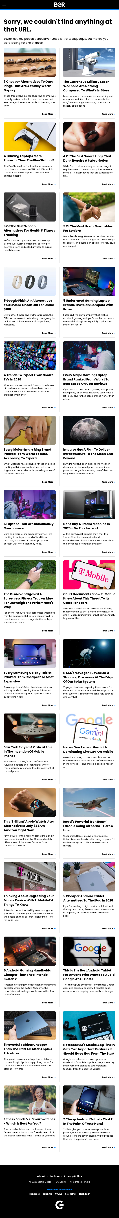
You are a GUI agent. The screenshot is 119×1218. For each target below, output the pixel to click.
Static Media (44, 1182)
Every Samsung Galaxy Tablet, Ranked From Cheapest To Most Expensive (29, 677)
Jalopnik (47, 1194)
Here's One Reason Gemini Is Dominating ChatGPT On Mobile (88, 749)
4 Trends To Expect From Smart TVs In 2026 (28, 377)
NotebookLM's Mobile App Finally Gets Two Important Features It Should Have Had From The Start (89, 1049)
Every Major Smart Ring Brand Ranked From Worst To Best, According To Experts (27, 454)
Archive (54, 1176)
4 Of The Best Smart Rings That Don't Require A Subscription (87, 158)
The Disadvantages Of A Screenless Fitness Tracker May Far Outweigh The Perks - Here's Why (28, 600)
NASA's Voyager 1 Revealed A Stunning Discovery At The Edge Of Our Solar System (88, 677)
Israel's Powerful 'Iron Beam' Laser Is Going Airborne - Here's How (88, 826)
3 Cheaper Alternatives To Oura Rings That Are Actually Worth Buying (28, 86)
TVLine (58, 1194)
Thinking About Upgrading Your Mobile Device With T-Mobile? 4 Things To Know (29, 900)
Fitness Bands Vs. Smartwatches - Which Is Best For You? (29, 1121)
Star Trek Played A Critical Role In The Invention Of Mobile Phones (28, 751)
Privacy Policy (73, 1176)
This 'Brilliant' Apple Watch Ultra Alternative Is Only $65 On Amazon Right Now (29, 825)
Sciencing (70, 1194)
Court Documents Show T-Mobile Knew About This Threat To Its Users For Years (89, 598)
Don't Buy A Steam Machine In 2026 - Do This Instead (86, 526)
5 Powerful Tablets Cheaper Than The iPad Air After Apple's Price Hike (28, 1049)
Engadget (34, 1194)
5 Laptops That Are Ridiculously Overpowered (29, 526)
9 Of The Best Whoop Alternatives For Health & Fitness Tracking (29, 230)
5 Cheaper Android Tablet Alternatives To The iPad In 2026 (88, 898)
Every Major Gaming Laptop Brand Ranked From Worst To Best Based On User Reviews (86, 379)
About (41, 1176)
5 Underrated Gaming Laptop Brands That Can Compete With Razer (88, 305)
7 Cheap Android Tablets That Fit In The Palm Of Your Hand (89, 1121)
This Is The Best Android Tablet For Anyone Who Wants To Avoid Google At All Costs (89, 974)
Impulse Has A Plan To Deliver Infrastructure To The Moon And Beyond (88, 454)
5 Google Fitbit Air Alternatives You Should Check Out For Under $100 (29, 305)
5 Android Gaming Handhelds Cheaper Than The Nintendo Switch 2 (27, 974)
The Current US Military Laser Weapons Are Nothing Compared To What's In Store (86, 86)
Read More (47, 114)
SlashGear (84, 1194)
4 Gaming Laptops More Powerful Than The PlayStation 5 (29, 158)
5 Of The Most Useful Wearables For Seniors (88, 228)
